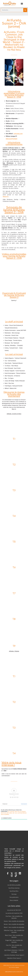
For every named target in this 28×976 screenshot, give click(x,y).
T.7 (14, 593)
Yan (22, 971)
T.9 (14, 646)
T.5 (14, 542)
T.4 (14, 516)
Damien (18, 971)
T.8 (14, 619)
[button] (22, 3)
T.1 (14, 439)
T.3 (14, 490)
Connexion (24, 804)
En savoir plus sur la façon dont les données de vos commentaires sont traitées (14, 813)
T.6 (14, 567)
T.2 (14, 464)
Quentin (14, 971)
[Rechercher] (25, 10)
